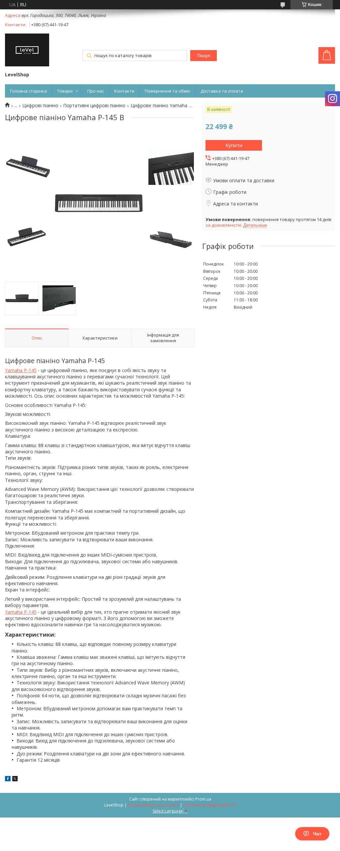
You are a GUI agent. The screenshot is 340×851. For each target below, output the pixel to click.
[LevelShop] (27, 51)
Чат (317, 833)
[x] (15, 779)
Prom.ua (203, 799)
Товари (65, 91)
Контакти (124, 91)
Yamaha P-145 (21, 370)
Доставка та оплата (222, 91)
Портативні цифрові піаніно (94, 106)
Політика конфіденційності (209, 805)
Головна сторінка (28, 91)
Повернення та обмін (167, 91)
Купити (233, 145)
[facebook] (8, 779)
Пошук (203, 55)
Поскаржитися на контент (153, 805)
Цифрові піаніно (40, 106)
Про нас (95, 91)
